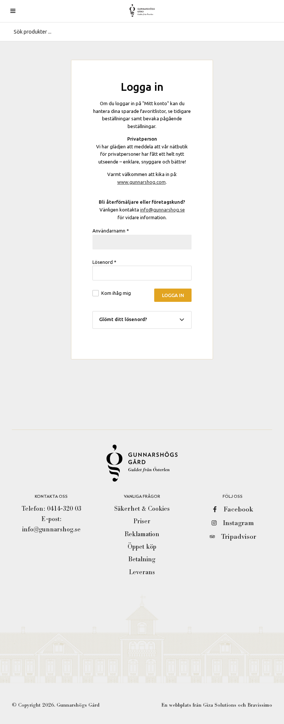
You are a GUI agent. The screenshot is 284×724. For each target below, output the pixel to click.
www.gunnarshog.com (141, 182)
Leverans (142, 572)
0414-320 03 (64, 509)
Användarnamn (110, 230)
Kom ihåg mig (116, 293)
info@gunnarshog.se (162, 209)
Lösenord (104, 262)
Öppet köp (142, 547)
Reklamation (142, 534)
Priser (142, 521)
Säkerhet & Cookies (142, 509)
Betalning (141, 559)
